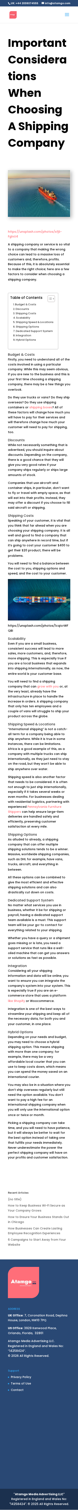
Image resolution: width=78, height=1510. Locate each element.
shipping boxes (40, 407)
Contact (17, 1390)
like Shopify (16, 1001)
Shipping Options (27, 326)
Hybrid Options (26, 340)
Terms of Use (21, 1383)
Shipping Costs (26, 313)
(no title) (14, 1199)
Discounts (22, 309)
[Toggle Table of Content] (49, 298)
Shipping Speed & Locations (34, 322)
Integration (23, 335)
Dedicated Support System (34, 331)
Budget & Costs (25, 304)
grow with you (48, 686)
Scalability (23, 317)
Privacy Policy (21, 1377)
